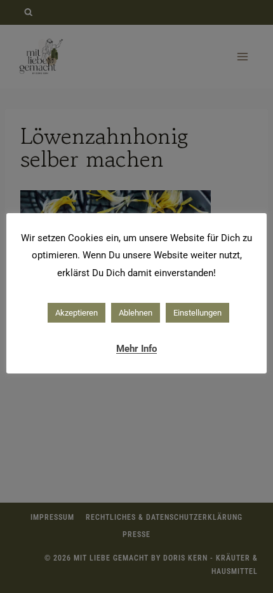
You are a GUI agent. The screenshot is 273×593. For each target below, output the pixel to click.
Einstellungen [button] (197, 312)
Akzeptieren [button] (76, 312)
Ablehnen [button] (135, 312)
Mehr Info (136, 348)
